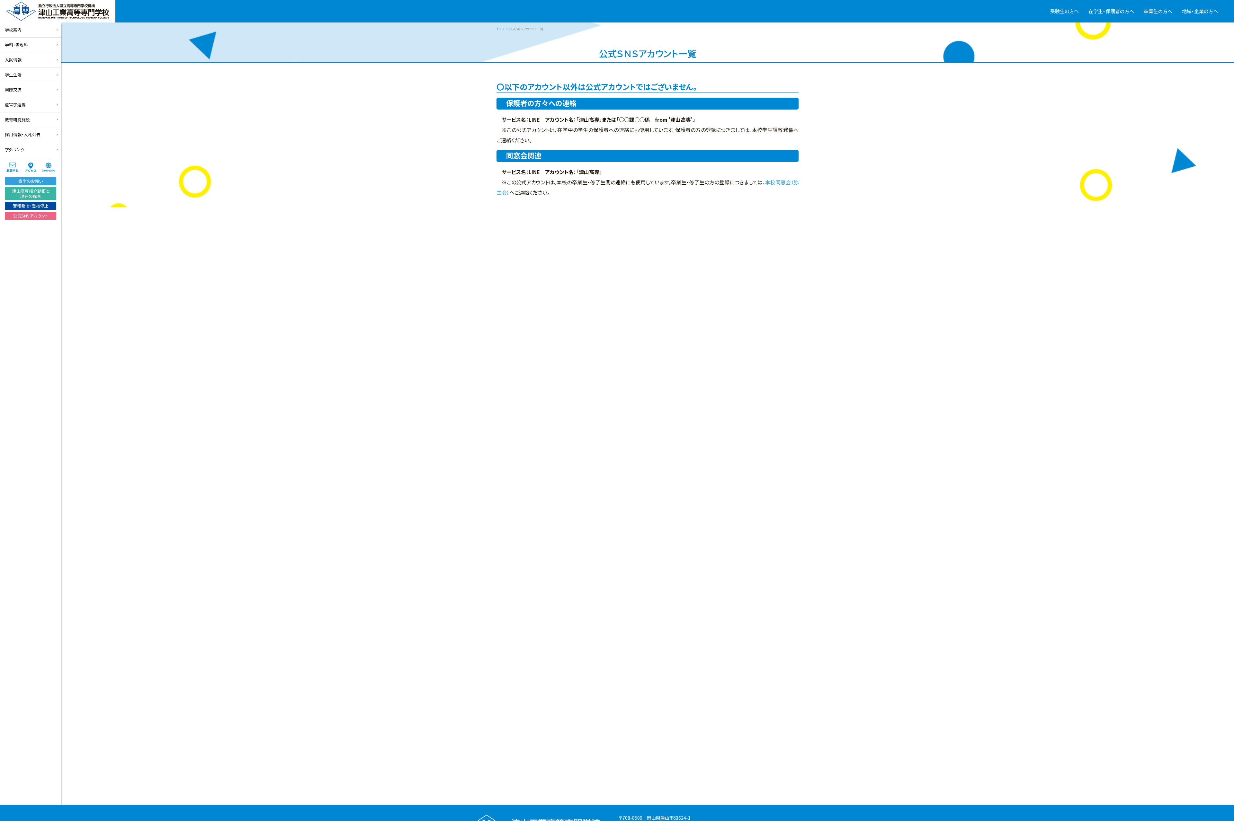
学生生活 (13, 75)
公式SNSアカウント (30, 216)
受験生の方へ (1064, 11)
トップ (500, 28)
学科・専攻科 (16, 45)
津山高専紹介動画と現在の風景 (30, 193)
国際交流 (13, 89)
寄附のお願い (30, 181)
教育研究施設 (17, 120)
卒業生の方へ (1158, 11)
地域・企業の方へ (1200, 11)
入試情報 (13, 60)
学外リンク (14, 149)
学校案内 (13, 30)
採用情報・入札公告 (22, 134)
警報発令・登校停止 (31, 206)
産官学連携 (15, 105)
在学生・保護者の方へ (1111, 11)
